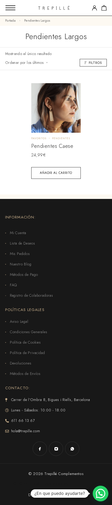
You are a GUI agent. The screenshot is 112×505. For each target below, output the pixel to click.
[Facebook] (40, 449)
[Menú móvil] (10, 8)
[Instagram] (56, 449)
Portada (10, 20)
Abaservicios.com (68, 495)
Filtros (95, 62)
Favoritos (38, 138)
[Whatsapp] (72, 449)
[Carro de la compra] (104, 9)
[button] (100, 493)
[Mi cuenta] (94, 8)
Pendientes (61, 138)
